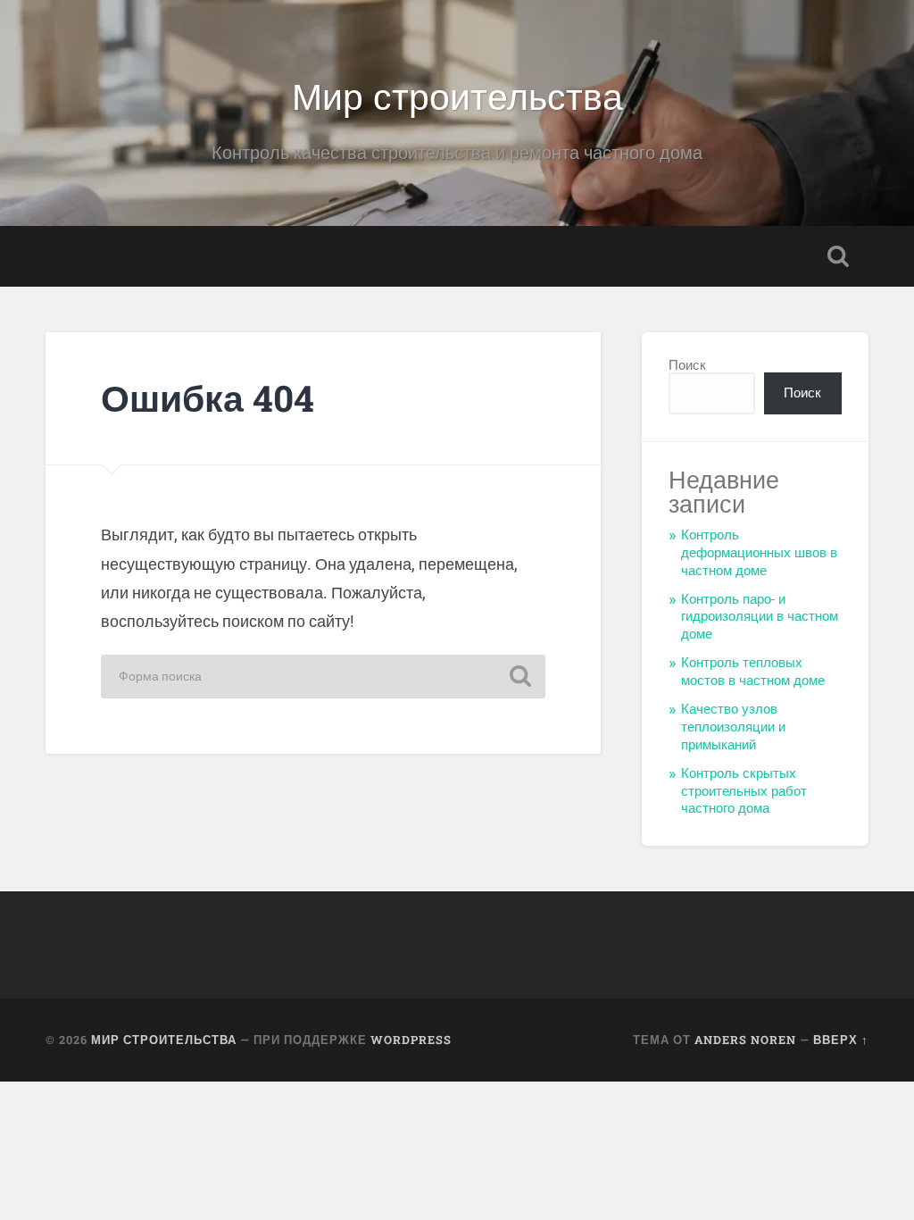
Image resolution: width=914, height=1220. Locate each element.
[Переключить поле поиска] (838, 256)
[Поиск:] (323, 676)
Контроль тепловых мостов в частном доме (753, 672)
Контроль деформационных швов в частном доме (759, 553)
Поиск (687, 365)
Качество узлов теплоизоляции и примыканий (733, 727)
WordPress (411, 1039)
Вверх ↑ (840, 1039)
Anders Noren (745, 1039)
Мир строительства (457, 94)
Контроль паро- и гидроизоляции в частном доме (759, 617)
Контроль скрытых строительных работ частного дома (744, 791)
